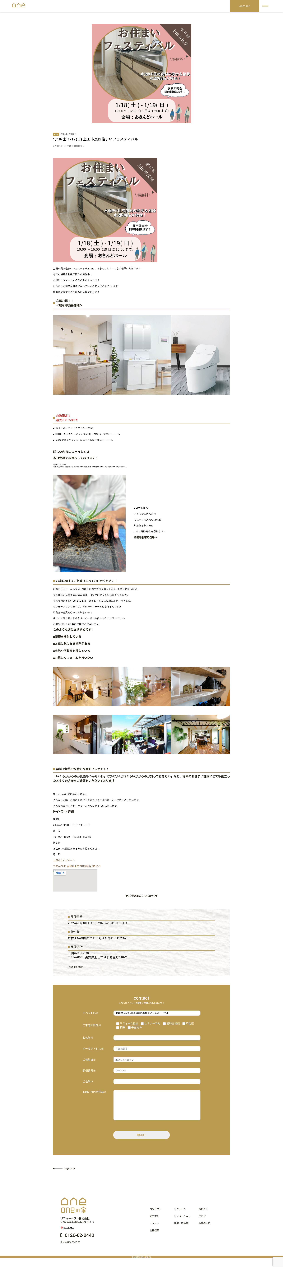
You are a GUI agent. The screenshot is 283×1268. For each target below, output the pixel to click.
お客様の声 (204, 1223)
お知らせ (203, 1209)
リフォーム (180, 1209)
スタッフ (154, 1223)
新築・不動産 (181, 1223)
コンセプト (155, 1209)
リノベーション (182, 1216)
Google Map (68, 1228)
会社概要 (154, 1230)
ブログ (202, 1216)
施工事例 (154, 1216)
